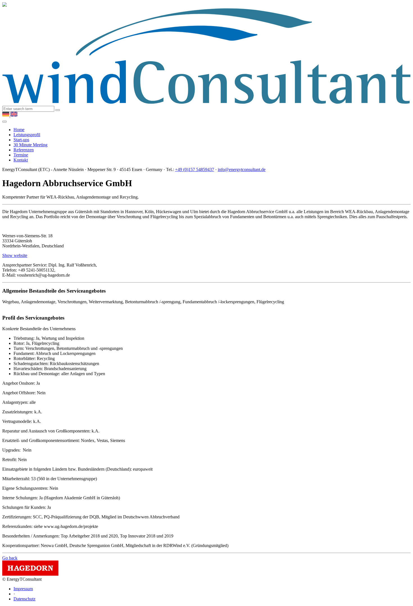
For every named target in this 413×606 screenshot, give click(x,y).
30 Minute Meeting (30, 144)
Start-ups (21, 139)
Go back (9, 557)
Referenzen (23, 149)
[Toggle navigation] (4, 121)
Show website (14, 255)
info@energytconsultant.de (242, 169)
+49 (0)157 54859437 (194, 169)
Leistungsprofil (26, 134)
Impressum (23, 588)
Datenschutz (24, 598)
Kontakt (20, 160)
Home (18, 129)
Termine (20, 154)
